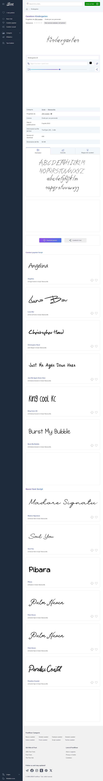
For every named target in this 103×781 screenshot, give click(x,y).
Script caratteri (56, 740)
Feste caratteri (43, 740)
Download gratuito (52, 240)
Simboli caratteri (43, 737)
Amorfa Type (32, 618)
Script (43, 109)
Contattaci (69, 758)
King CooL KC (33, 411)
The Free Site (30, 758)
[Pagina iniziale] (27, 9)
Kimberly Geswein (34, 381)
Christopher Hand (34, 345)
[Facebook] (32, 771)
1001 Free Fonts (30, 752)
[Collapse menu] (3, 4)
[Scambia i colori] (97, 64)
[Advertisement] (63, 91)
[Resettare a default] (92, 69)
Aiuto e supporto (70, 752)
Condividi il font (76, 240)
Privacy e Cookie (71, 755)
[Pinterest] (46, 771)
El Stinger (31, 347)
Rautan (31, 584)
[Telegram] (27, 771)
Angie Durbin (32, 281)
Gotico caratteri (30, 740)
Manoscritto (51, 109)
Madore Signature (34, 516)
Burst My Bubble (33, 444)
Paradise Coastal (33, 681)
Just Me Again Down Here (36, 378)
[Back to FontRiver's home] (9, 4)
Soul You (31, 549)
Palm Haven (32, 615)
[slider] (59, 69)
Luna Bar (31, 312)
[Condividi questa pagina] (97, 69)
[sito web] (50, 113)
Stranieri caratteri (70, 737)
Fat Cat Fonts (32, 314)
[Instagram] (36, 771)
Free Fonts (29, 755)
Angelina (31, 279)
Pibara (30, 582)
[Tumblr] (41, 771)
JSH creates (38, 19)
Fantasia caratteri (57, 737)
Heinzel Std (32, 518)
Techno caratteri (70, 740)
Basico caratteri (30, 737)
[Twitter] (51, 771)
